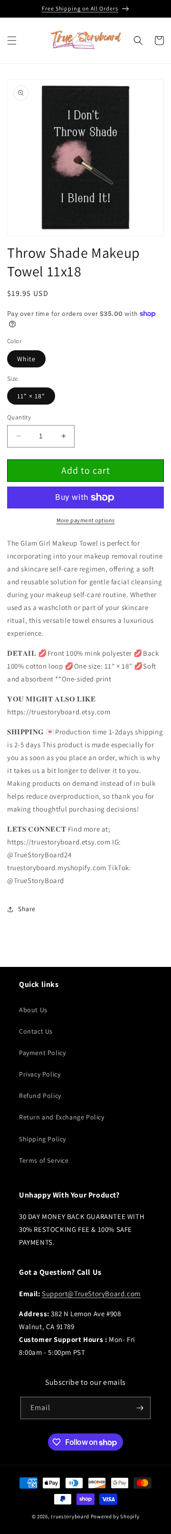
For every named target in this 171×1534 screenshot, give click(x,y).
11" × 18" (31, 396)
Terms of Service (44, 1160)
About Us (33, 1010)
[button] (11, 40)
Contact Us (36, 1031)
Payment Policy (42, 1052)
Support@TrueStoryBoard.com (91, 1293)
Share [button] (27, 908)
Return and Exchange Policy (61, 1117)
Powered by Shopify (115, 1516)
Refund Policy (40, 1095)
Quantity (19, 417)
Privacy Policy (39, 1074)
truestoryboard (70, 1516)
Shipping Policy (42, 1139)
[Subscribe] (139, 1408)
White (26, 359)
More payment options (86, 520)
